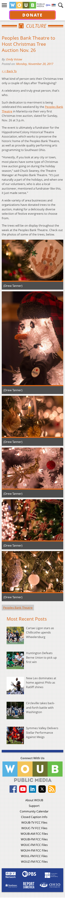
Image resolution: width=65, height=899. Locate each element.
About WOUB (34, 800)
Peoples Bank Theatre (18, 608)
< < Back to (9, 71)
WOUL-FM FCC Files (34, 856)
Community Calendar (34, 811)
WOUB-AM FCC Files (34, 834)
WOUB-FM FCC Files (34, 839)
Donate (32, 15)
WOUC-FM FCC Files (34, 845)
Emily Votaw (14, 59)
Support (34, 806)
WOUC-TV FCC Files (34, 828)
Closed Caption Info (34, 817)
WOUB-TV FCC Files (34, 822)
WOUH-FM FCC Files (34, 850)
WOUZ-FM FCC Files (34, 862)
